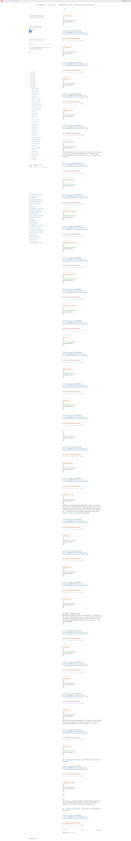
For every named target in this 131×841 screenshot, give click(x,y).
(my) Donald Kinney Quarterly (35, 194)
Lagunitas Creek (67, 110)
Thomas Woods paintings (34, 237)
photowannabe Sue (33, 241)
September (34, 153)
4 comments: (82, 425)
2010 (32, 80)
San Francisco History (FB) (35, 229)
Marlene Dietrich (32, 220)
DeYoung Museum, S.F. (69, 274)
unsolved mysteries (36, 141)
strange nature (66, 599)
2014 (32, 73)
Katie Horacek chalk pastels (35, 211)
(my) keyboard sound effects (35, 199)
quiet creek (65, 400)
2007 (32, 86)
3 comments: (82, 135)
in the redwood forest (36, 139)
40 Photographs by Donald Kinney (36, 201)
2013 (32, 75)
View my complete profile (41, 167)
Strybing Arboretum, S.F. (69, 243)
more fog (65, 337)
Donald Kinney (31, 29)
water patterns (66, 47)
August (33, 155)
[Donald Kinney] (30, 32)
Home (82, 829)
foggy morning (66, 369)
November (34, 90)
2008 (32, 84)
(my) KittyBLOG (32, 198)
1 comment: (81, 40)
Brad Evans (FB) (32, 206)
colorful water (66, 710)
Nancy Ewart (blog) (33, 222)
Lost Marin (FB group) (34, 213)
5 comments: (82, 72)
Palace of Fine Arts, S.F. (69, 306)
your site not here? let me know (36, 242)
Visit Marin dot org (33, 239)
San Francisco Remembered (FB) (36, 230)
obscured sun (66, 678)
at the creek (66, 536)
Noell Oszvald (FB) (33, 223)
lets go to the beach (68, 180)
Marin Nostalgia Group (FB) (35, 217)
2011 (32, 78)
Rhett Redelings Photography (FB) (36, 225)
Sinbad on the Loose (33, 235)
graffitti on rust (66, 79)
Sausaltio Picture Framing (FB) (36, 232)
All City (30, 205)
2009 (32, 82)
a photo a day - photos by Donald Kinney (65, 4)
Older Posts (99, 829)
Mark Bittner (31, 218)
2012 (32, 76)
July (33, 157)
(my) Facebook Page (33, 196)
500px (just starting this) (34, 203)
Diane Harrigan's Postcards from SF (37, 208)
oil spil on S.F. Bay (68, 495)
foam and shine (35, 143)
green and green (67, 463)
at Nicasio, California (68, 142)
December (34, 88)
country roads (66, 746)
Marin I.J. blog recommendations (36, 215)
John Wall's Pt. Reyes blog (35, 210)
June (33, 159)
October (34, 151)
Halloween (34, 149)
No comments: (82, 204)
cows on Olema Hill (36, 147)
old (63, 432)
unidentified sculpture (68, 782)
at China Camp (67, 16)
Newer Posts (65, 829)
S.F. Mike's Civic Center (34, 227)
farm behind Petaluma (69, 211)
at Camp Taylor (35, 145)
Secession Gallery (33, 234)
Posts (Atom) (71, 832)
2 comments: (82, 103)
